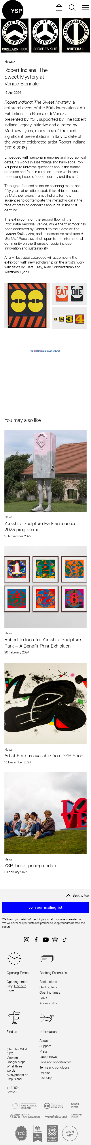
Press (43, 1051)
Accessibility (48, 1003)
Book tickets (48, 982)
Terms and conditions (55, 1067)
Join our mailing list (45, 907)
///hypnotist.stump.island (17, 1077)
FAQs (43, 998)
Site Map (46, 1078)
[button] (27, 306)
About (44, 1041)
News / (9, 62)
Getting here (48, 987)
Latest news (48, 1057)
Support (45, 1046)
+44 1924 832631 (13, 1090)
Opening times (50, 992)
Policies (45, 1073)
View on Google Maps (16, 1060)
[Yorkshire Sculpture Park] (12, 10)
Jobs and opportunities (56, 1062)
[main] (45, 446)
